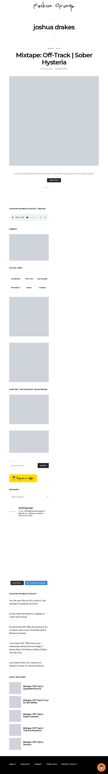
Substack (52, 764)
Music (58, 48)
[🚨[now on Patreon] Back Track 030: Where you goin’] (18, 561)
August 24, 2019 (46, 69)
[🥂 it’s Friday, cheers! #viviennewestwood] (39, 525)
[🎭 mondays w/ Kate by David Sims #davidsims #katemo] (18, 525)
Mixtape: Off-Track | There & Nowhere (33, 729)
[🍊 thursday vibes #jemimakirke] (39, 537)
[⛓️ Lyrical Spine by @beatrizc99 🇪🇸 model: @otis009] (39, 573)
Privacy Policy (69, 764)
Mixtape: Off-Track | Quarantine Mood (33, 687)
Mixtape (51, 48)
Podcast (25, 764)
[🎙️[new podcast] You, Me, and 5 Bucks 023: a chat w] (18, 537)
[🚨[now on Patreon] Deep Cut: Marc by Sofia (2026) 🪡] (39, 561)
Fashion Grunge (61, 69)
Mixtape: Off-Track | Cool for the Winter (35, 701)
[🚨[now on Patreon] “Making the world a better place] (18, 573)
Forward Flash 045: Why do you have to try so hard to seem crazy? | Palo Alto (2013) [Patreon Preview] (28, 629)
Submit (38, 764)
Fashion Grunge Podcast (23, 594)
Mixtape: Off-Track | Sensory (33, 743)
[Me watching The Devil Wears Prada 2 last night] (18, 549)
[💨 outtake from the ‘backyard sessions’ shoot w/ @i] (39, 549)
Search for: (14, 461)
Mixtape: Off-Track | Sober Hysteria (54, 58)
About (12, 764)
